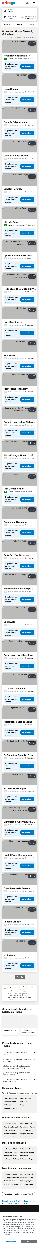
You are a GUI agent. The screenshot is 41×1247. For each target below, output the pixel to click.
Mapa (32, 24)
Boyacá (16, 1203)
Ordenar (7, 24)
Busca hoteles (7, 1201)
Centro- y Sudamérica (24, 1201)
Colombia (6, 1203)
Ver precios (26, 66)
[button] (19, 11)
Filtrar (19, 24)
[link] (21, 3)
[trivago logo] (8, 3)
